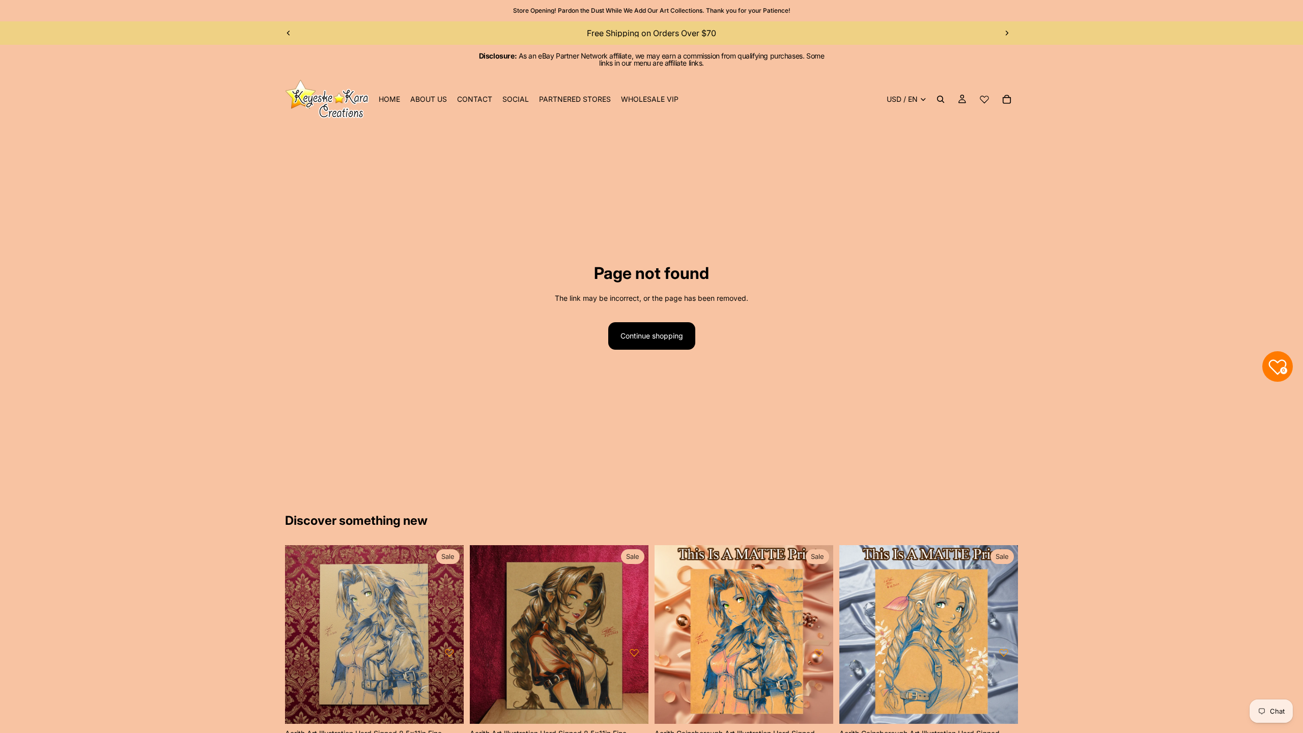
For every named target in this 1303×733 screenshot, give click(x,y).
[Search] (940, 99)
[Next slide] (1007, 33)
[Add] (448, 708)
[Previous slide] (288, 33)
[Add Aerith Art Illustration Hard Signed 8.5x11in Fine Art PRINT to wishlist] (449, 652)
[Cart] (1007, 99)
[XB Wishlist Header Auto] (984, 99)
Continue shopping (651, 335)
